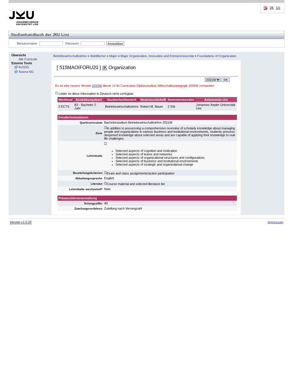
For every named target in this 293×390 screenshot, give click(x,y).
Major (113, 56)
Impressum (275, 222)
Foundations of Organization (216, 56)
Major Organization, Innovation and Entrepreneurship (157, 56)
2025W (97, 85)
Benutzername (27, 43)
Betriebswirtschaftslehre (70, 56)
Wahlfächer (98, 56)
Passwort (72, 43)
